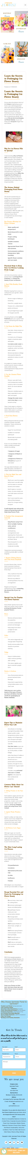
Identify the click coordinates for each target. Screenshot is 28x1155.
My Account (22, 1130)
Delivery (23, 1121)
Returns (14, 1132)
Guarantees (13, 1123)
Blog (18, 1132)
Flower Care (6, 1123)
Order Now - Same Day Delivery (16, 1151)
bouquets (13, 121)
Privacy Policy (17, 1125)
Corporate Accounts (15, 1121)
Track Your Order (13, 1130)
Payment (10, 1125)
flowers (9, 104)
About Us (4, 1119)
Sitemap (22, 1132)
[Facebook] (6, 1142)
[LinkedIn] (18, 1142)
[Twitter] (10, 1142)
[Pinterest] (21, 1142)
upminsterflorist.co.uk (14, 1106)
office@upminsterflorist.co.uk (16, 1101)
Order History (7, 1132)
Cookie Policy (6, 1121)
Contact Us (23, 1119)
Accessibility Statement (13, 1119)
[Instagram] (14, 1142)
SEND (14, 1073)
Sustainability (14, 1127)
